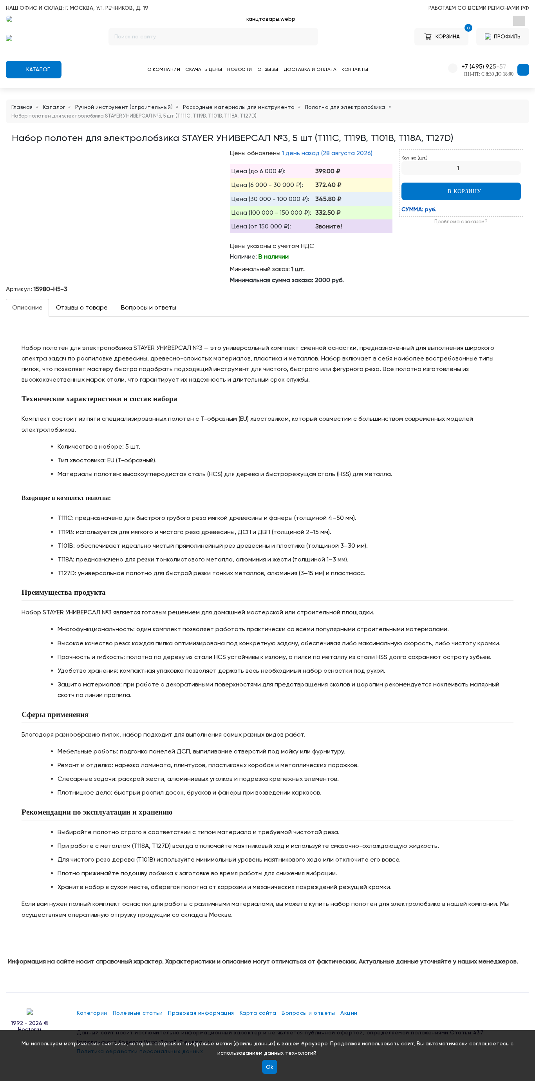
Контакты (355, 69)
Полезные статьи (138, 1013)
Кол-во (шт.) (414, 158)
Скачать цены (203, 69)
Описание (27, 307)
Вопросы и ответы (148, 307)
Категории (92, 1013)
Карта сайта (258, 1013)
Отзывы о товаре (82, 307)
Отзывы (267, 69)
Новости (239, 69)
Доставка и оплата (310, 69)
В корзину (463, 191)
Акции (349, 1013)
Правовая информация (201, 1013)
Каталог (37, 69)
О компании (163, 69)
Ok (269, 1067)
